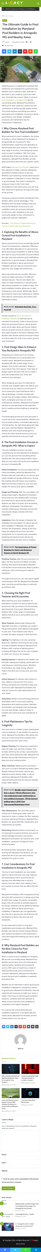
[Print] (36, 1026)
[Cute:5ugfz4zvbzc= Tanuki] (8, 1217)
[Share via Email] (32, 1026)
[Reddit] (24, 1026)
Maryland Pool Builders (21, 167)
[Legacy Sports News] (14, 3)
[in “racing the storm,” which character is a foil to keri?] (8, 1227)
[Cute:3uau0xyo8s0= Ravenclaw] (30, 1093)
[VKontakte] (28, 1026)
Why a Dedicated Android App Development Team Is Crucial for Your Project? (10, 1079)
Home (6, 16)
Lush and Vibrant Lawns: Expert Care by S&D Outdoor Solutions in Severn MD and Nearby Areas (10, 1104)
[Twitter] (7, 1026)
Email (4, 1163)
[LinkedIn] (12, 1026)
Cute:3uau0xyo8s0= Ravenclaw (28, 1101)
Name (4, 1154)
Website (4, 1171)
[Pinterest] (20, 1026)
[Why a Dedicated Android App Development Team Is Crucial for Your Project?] (11, 1069)
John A (20, 1048)
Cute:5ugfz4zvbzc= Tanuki (24, 1214)
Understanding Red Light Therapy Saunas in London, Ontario (29, 1078)
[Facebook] (3, 1026)
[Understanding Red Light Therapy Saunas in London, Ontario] (30, 1069)
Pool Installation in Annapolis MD (14, 100)
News (11, 16)
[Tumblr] (16, 1026)
